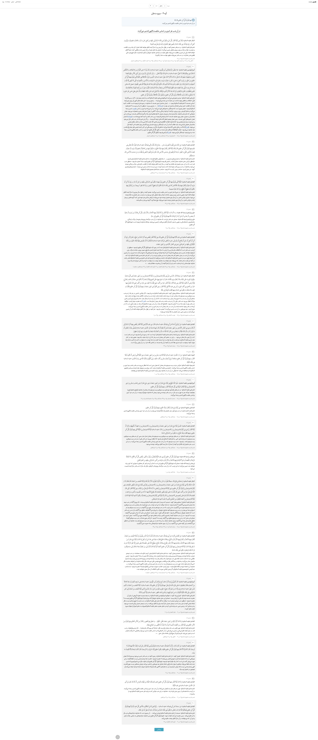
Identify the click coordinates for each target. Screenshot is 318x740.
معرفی (12, 2)
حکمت (135, 108)
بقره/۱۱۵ (129, 116)
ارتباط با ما (7, 2)
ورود (3, 2)
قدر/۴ (187, 127)
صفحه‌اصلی (18, 2)
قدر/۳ (143, 301)
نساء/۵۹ (160, 106)
